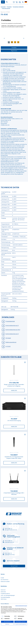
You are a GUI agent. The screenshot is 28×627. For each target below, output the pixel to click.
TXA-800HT (14, 455)
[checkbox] (2, 616)
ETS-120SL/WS (14, 383)
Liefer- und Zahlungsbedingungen (8, 595)
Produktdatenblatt (10, 321)
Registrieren (14, 50)
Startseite (3, 7)
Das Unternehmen (4, 579)
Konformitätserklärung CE (12, 325)
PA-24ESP (14, 419)
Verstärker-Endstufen (18, 7)
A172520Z (8, 346)
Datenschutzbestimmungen (21, 605)
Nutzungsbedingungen (5, 597)
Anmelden (14, 47)
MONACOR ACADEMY (5, 581)
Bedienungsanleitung (11, 342)
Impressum (3, 589)
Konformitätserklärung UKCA (13, 329)
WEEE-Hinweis (4, 599)
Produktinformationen (5, 593)
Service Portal (14, 566)
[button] (23, 2)
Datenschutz (3, 591)
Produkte (9, 7)
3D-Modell (8, 338)
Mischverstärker (6, 8)
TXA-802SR (14, 491)
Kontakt (2, 577)
